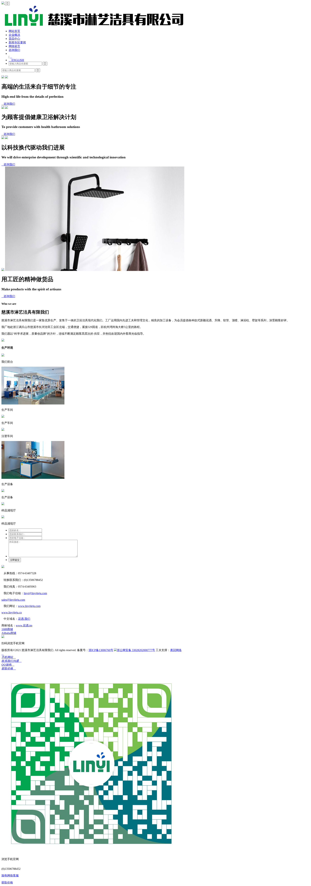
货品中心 (14, 38)
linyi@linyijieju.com (35, 593)
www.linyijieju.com (29, 606)
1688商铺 (7, 629)
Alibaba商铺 (8, 633)
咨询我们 (14, 49)
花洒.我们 (24, 618)
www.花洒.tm (24, 625)
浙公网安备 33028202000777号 (136, 650)
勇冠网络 (176, 650)
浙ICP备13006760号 (101, 650)
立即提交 (14, 560)
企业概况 (14, 34)
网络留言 (14, 46)
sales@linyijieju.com (13, 599)
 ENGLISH (16, 60)
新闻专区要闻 (17, 42)
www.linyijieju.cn (11, 612)
